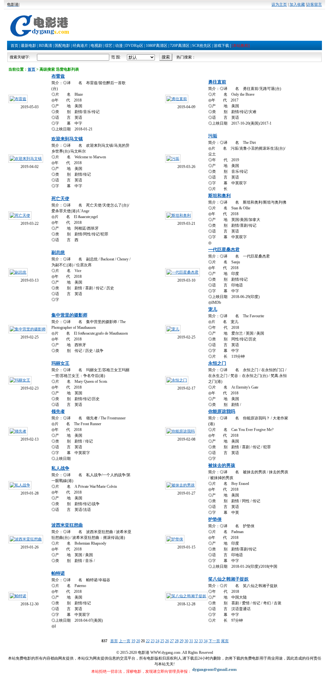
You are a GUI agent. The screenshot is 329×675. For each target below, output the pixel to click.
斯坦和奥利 (219, 195)
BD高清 (45, 45)
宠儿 (212, 309)
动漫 (119, 45)
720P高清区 (180, 45)
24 (157, 641)
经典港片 (80, 45)
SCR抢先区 (201, 45)
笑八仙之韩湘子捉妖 (228, 579)
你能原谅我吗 (221, 411)
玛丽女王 (60, 363)
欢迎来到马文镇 (67, 138)
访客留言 (314, 4)
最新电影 (28, 45)
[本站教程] (241, 45)
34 (206, 641)
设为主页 (279, 4)
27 (172, 641)
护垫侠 (215, 519)
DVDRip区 (134, 45)
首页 (14, 45)
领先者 (58, 411)
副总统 (58, 252)
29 (181, 641)
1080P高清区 (156, 45)
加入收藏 (297, 4)
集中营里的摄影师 (69, 315)
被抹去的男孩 (221, 465)
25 (162, 641)
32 (196, 641)
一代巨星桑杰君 (224, 249)
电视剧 (96, 45)
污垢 (212, 136)
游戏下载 (221, 45)
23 (153, 641)
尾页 (225, 641)
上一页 (124, 641)
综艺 (108, 45)
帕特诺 (58, 573)
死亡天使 (60, 198)
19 (133, 641)
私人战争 (60, 468)
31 (191, 641)
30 (186, 641)
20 (138, 641)
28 (177, 641)
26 (167, 641)
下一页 (214, 641)
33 (201, 641)
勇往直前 (217, 82)
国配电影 (62, 45)
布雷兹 (58, 76)
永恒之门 (217, 363)
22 (148, 641)
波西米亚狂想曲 (67, 525)
